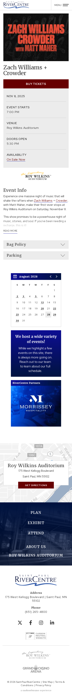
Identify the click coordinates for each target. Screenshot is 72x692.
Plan (36, 512)
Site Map (48, 681)
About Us (36, 547)
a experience (36, 690)
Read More (10, 230)
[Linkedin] (52, 622)
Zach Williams (43, 200)
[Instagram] (41, 622)
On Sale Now (16, 159)
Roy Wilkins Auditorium (36, 555)
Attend (36, 533)
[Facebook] (30, 622)
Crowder (61, 200)
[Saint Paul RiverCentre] (16, 4)
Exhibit (36, 523)
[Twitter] (20, 622)
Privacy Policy (43, 685)
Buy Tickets (36, 84)
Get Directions (36, 485)
